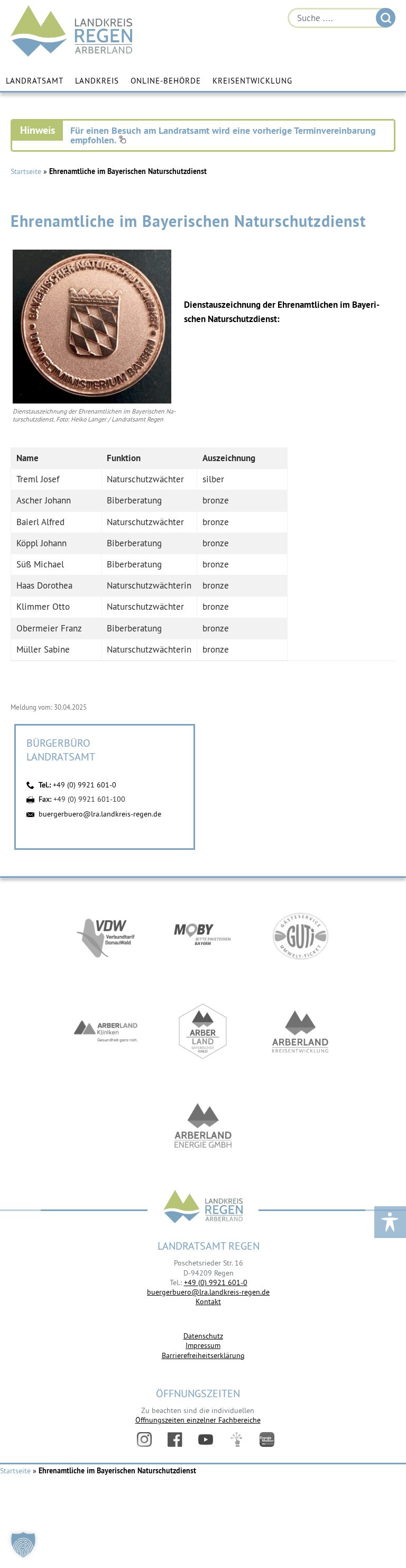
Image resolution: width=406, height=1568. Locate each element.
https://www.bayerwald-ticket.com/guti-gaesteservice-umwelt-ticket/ (300, 936)
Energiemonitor (267, 1439)
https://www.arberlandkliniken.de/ (105, 1031)
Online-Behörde (166, 81)
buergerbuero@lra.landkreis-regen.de (100, 814)
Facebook (175, 1439)
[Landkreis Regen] (203, 1207)
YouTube (205, 1439)
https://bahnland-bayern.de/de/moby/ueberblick (203, 936)
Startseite (26, 171)
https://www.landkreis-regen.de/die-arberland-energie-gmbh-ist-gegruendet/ (203, 1126)
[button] (23, 1544)
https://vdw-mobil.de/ (105, 936)
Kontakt (208, 1301)
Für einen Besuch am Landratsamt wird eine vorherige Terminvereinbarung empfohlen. (223, 135)
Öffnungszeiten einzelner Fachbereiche (198, 1420)
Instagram (144, 1439)
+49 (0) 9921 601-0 (84, 785)
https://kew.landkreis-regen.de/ (300, 1031)
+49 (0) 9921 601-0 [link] (215, 1282)
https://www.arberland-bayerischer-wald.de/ (203, 1031)
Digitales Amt (236, 1439)
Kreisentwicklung (252, 81)
